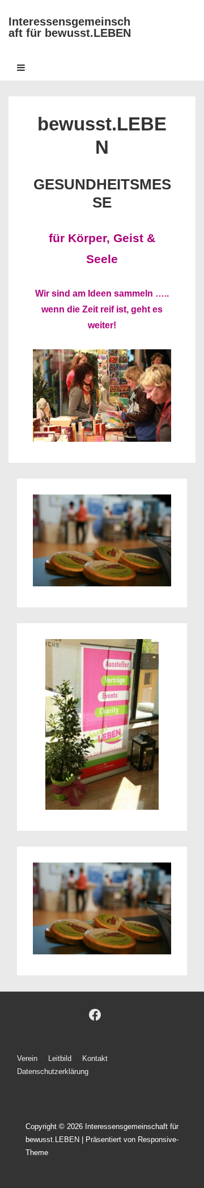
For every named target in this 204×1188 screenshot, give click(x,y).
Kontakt (95, 1058)
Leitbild (59, 1058)
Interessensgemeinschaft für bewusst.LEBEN (69, 27)
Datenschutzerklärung (52, 1071)
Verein (27, 1058)
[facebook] (95, 1015)
